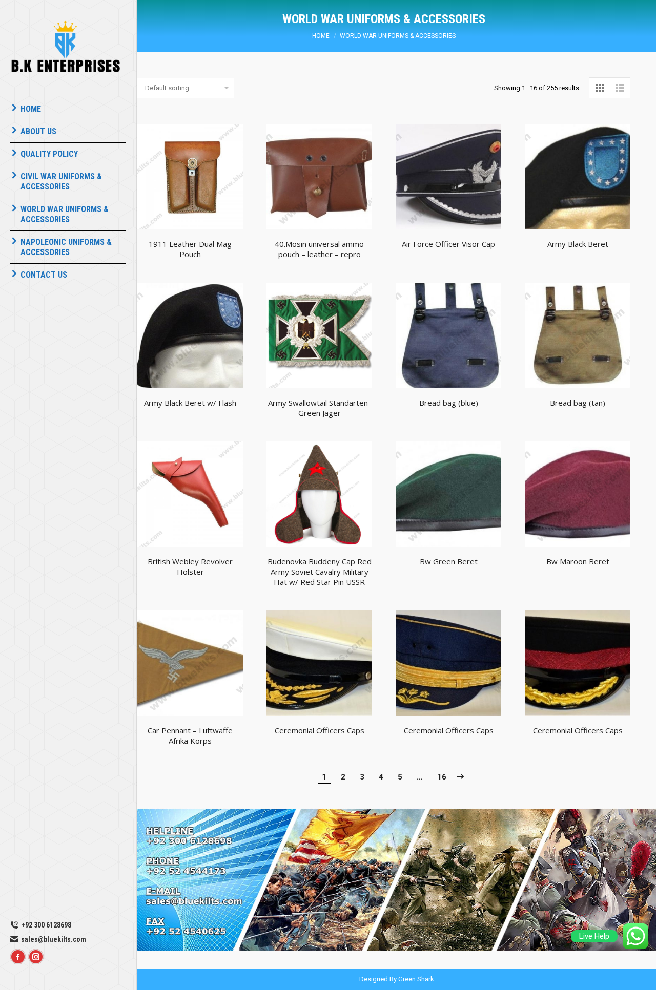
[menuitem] (68, 109)
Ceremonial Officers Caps (319, 730)
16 (441, 777)
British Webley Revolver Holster (190, 566)
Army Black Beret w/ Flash (190, 402)
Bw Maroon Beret (577, 561)
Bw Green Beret (449, 561)
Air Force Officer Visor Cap (448, 244)
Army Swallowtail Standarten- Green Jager (319, 407)
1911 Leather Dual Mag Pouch (190, 249)
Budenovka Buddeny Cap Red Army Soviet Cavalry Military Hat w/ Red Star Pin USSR (320, 571)
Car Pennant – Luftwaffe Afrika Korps (190, 735)
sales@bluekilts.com (53, 939)
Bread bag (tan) (577, 402)
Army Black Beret (577, 244)
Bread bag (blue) (448, 402)
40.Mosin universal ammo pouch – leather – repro (319, 249)
